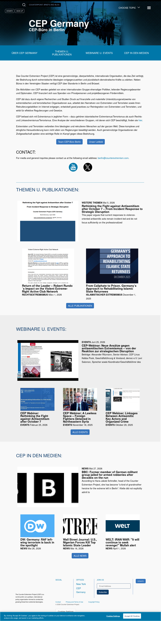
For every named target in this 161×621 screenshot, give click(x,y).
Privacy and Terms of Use (74, 602)
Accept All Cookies (132, 616)
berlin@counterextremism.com (113, 158)
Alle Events (80, 432)
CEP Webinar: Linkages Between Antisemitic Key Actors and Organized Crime (122, 417)
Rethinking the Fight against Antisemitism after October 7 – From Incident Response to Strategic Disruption (112, 209)
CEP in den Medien (136, 52)
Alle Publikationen (80, 305)
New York (81, 584)
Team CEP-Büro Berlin (69, 141)
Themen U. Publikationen (62, 53)
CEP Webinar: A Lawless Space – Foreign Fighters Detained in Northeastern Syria (79, 417)
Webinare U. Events (99, 52)
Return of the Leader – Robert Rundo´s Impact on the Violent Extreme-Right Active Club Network (47, 288)
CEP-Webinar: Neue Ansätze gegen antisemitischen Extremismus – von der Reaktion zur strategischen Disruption (109, 348)
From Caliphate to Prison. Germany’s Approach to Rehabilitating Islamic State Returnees (111, 288)
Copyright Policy (93, 602)
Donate (9, 11)
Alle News (80, 555)
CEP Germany (81, 590)
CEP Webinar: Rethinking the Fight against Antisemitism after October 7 (34, 417)
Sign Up (19, 11)
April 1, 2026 (122, 543)
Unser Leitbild (96, 141)
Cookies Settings (65, 611)
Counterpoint (44, 4)
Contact (58, 602)
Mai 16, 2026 (80, 543)
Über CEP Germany (24, 52)
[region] (80, 616)
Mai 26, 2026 (37, 543)
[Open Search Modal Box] (24, 5)
